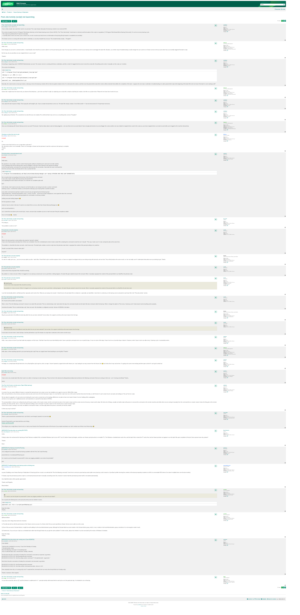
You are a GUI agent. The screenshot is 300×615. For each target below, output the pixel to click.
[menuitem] (283, 9)
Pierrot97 (225, 218)
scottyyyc (225, 24)
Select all (8, 70)
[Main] (8, 3)
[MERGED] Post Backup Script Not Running (13, 447)
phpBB (139, 604)
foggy (224, 576)
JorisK (5, 231)
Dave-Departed (226, 430)
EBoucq (224, 134)
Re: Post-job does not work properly (11, 255)
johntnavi (225, 447)
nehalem (225, 153)
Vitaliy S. (225, 42)
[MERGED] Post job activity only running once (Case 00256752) (18, 539)
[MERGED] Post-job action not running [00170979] (14, 430)
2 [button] (283, 21)
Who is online (5, 593)
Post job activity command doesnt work (12, 153)
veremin (225, 489)
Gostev (224, 255)
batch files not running (7, 371)
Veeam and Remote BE (8, 423)
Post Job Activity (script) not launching (17, 17)
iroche (224, 277)
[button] (285, 21)
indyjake (225, 336)
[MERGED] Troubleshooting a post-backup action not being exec (18, 465)
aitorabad (225, 539)
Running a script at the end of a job (10, 134)
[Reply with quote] (216, 25)
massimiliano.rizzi (226, 465)
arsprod (5, 372)
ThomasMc (225, 412)
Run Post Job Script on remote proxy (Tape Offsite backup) (17, 385)
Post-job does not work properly (10, 230)
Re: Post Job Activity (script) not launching (12, 42)
